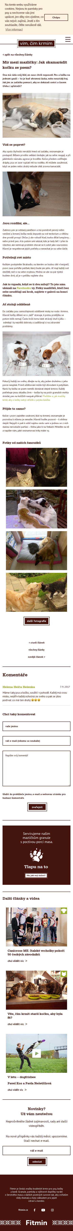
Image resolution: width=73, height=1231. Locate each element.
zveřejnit (37, 807)
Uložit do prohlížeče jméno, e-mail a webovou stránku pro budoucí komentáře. (34, 796)
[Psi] (64, 910)
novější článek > (36, 656)
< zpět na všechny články (17, 54)
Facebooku (24, 288)
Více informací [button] (14, 29)
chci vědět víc (16, 961)
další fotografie (36, 621)
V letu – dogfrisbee (22, 1077)
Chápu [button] (56, 17)
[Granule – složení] (36, 855)
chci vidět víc (15, 1089)
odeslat (37, 1161)
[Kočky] (64, 973)
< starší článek (36, 642)
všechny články (36, 649)
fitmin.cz (23, 1209)
